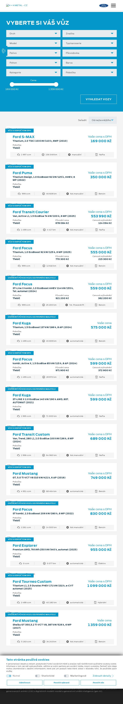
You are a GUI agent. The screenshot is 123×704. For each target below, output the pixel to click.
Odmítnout (24, 682)
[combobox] (33, 33)
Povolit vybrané (61, 682)
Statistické (47, 675)
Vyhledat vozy (98, 99)
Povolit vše (98, 682)
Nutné (16, 675)
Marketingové (78, 675)
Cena (33, 80)
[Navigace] (113, 6)
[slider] (12, 84)
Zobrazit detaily (102, 675)
